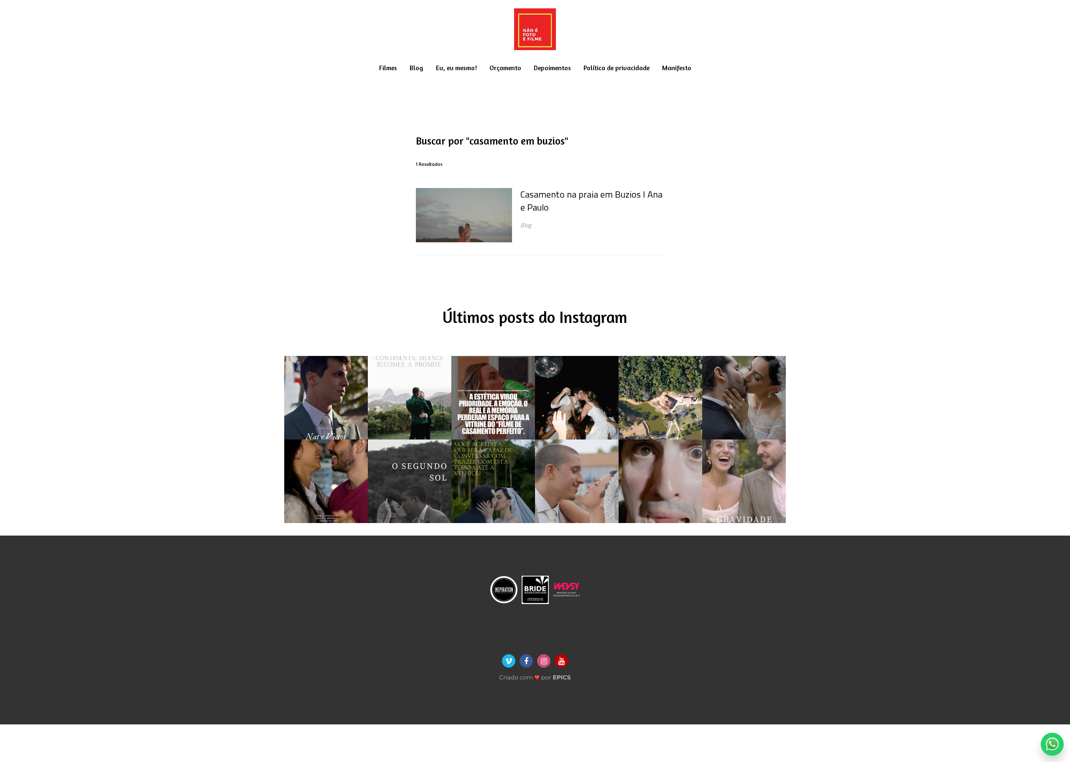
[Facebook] (526, 661)
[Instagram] (544, 661)
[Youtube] (561, 661)
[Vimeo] (508, 661)
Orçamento (505, 68)
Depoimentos (552, 68)
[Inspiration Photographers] (504, 588)
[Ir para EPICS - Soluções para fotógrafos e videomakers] (535, 674)
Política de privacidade (616, 68)
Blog (416, 68)
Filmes (388, 68)
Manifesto (676, 68)
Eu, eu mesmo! (456, 68)
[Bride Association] (535, 588)
